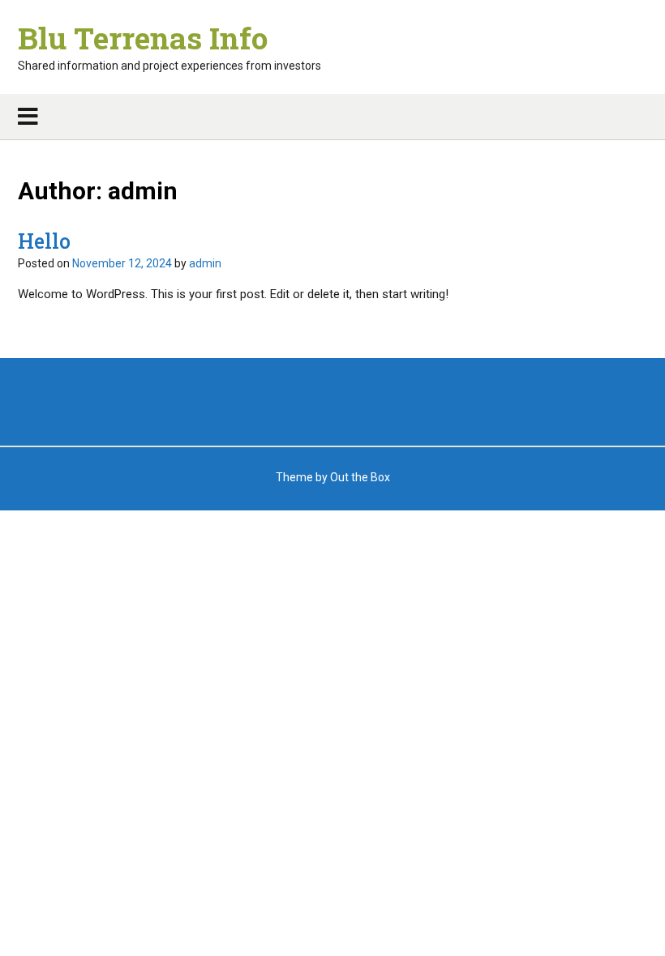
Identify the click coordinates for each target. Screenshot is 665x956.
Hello (44, 241)
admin (205, 263)
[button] (332, 116)
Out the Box (360, 477)
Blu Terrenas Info (143, 38)
